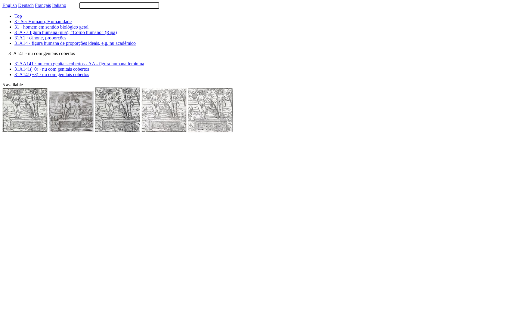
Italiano (59, 5)
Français (43, 5)
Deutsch (26, 5)
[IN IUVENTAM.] (72, 130)
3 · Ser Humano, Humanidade (43, 21)
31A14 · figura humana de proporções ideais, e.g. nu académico (75, 43)
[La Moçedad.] (210, 130)
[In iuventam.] (25, 130)
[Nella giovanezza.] (118, 130)
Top (18, 16)
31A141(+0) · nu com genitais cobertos (51, 69)
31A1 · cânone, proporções (40, 37)
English (9, 5)
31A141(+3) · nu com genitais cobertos (51, 74)
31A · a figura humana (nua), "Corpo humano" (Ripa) (65, 32)
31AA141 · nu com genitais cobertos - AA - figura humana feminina (79, 63)
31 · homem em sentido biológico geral (51, 26)
